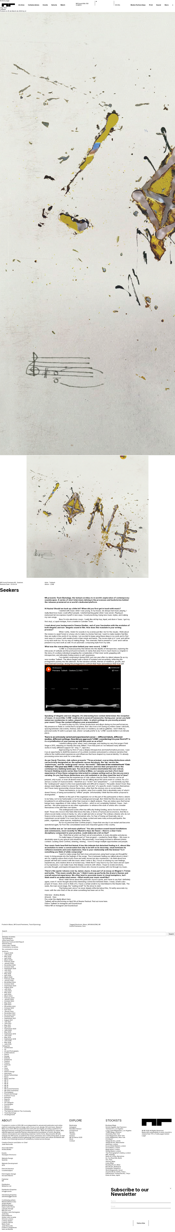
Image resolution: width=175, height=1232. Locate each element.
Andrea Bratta (59, 895)
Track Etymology (35, 924)
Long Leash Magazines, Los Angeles (118, 1130)
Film (5, 1066)
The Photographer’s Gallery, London (118, 1153)
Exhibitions (8, 1060)
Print (151, 5)
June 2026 (8, 955)
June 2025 (8, 972)
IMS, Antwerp (110, 1154)
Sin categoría (8, 1102)
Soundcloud (77, 903)
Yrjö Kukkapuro (7, 938)
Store (167, 5)
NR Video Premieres (11, 1090)
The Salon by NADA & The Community (17, 1111)
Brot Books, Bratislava (113, 1167)
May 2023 (7, 1003)
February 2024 (9, 998)
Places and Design (10, 1094)
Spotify (72, 1132)
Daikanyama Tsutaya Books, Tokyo (118, 1173)
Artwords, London (112, 1144)
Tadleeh (3, 9)
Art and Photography (11, 1051)
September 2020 (10, 1029)
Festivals (7, 1065)
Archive (21, 5)
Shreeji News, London (113, 1151)
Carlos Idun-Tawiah (9, 945)
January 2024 (9, 999)
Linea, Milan (110, 1163)
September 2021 (10, 1018)
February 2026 (9, 962)
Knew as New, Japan (113, 1175)
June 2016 (7, 1044)
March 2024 (8, 996)
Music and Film (9, 1078)
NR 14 (6, 1082)
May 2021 (7, 1025)
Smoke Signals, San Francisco (116, 1127)
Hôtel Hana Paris (8, 940)
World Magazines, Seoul (114, 1170)
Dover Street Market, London (116, 1146)
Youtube (72, 1134)
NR (46, 598)
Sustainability (9, 1109)
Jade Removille (7, 1144)
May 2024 (7, 992)
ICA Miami (109, 1139)
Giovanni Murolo (7, 1175)
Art (5, 1049)
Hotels (6, 1070)
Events (45, 5)
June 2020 (8, 1030)
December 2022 (10, 1006)
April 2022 (7, 1010)
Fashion (7, 1061)
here (69, 899)
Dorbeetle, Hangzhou (113, 1168)
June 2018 (7, 1041)
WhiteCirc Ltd (6, 1186)
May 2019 (7, 1037)
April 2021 (7, 1027)
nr (25, 11)
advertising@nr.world (9, 1196)
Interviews (8, 1073)
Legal (144, 1136)
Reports (7, 1099)
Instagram (64, 903)
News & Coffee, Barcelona (115, 1156)
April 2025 (7, 975)
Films (6, 1068)
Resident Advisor (75, 1129)
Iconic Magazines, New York (115, 1137)
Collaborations (33, 5)
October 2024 (9, 984)
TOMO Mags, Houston (113, 1132)
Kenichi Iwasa (7, 943)
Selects (54, 5)
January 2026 (9, 963)
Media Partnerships (138, 5)
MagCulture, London (113, 1149)
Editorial (7, 1058)
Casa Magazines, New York (115, 1136)
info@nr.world (6, 1191)
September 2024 (10, 986)
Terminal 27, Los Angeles (114, 1129)
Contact (72, 1141)
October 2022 (9, 1008)
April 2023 (7, 1004)
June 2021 (7, 1023)
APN (3, 1165)
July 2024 (7, 989)
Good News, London (113, 1148)
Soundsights (8, 1104)
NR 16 (6, 1084)
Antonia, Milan (110, 1161)
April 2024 (7, 994)
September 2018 (10, 1039)
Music (11, 924)
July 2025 (7, 970)
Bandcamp (73, 1125)
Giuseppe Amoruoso (9, 1155)
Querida (4, 1160)
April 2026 (7, 958)
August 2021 (8, 1020)
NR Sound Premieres (21, 924)
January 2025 (9, 980)
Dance (6, 1054)
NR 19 (6, 1087)
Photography (8, 1092)
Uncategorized (9, 1114)
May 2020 (7, 1032)
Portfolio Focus (9, 1096)
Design (6, 1056)
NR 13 (6, 1080)
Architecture (8, 1047)
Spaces (7, 1106)
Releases (7, 1097)
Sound (158, 5)
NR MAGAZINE (93, 924)
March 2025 (8, 977)
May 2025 (7, 974)
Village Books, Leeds (113, 1141)
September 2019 (10, 1034)
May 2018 (7, 1042)
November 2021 (9, 1015)
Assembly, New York (113, 1134)
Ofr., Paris (109, 1160)
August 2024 (8, 987)
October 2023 (9, 1001)
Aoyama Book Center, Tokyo (116, 1172)
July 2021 (7, 1022)
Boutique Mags (111, 1125)
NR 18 (6, 1085)
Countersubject (7, 1170)
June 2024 (8, 991)
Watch (62, 5)
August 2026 (8, 953)
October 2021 (9, 1017)
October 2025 (9, 967)
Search (4, 931)
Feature (7, 1063)
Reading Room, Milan (113, 1165)
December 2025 (10, 965)
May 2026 (7, 956)
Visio (54, 897)
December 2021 (9, 1013)
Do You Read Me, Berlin (114, 1158)
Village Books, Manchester (115, 1142)
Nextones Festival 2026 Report (13, 942)
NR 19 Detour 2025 (75, 1137)
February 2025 (9, 979)
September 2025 (10, 968)
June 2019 (7, 1035)
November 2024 (10, 982)
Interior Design (9, 1071)
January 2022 (9, 1011)
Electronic (78, 924)
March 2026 (8, 960)
